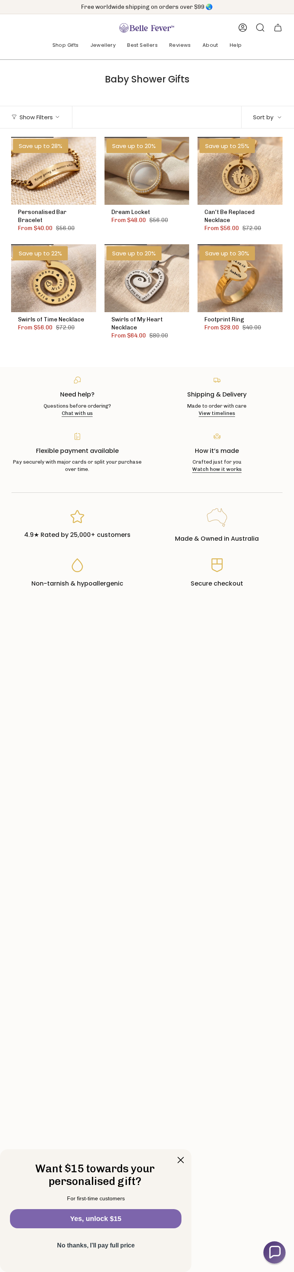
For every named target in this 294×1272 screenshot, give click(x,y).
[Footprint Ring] (240, 278)
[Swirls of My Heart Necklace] (147, 278)
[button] (66, 45)
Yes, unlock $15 (95, 1219)
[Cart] (278, 27)
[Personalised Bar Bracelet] (53, 171)
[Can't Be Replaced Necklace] (240, 171)
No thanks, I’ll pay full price (96, 1245)
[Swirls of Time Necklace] (53, 278)
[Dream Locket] (147, 171)
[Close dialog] (181, 1160)
